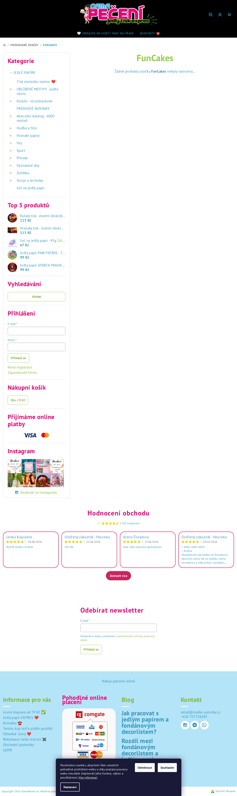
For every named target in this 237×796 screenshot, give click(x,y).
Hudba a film (27, 128)
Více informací (88, 777)
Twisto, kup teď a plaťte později (27, 728)
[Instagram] (185, 725)
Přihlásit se (18, 358)
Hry (19, 143)
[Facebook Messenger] (194, 725)
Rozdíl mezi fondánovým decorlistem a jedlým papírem (143, 750)
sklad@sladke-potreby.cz (201, 712)
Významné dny (28, 165)
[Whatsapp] (204, 725)
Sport (21, 150)
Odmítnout (145, 767)
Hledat (36, 297)
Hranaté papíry (28, 135)
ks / (18, 400)
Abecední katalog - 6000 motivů (35, 118)
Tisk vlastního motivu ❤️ (36, 81)
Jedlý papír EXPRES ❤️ (21, 717)
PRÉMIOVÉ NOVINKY (33, 108)
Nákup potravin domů (118, 681)
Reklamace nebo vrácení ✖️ (25, 739)
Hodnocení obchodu (118, 513)
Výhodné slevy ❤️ (17, 734)
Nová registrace (20, 367)
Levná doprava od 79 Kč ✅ (24, 712)
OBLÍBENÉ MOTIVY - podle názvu (37, 91)
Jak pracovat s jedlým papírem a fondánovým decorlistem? (145, 722)
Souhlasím (167, 767)
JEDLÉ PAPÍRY (25, 72)
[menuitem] (105, 33)
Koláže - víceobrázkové (35, 101)
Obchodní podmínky (18, 744)
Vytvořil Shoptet (225, 791)
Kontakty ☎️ (12, 723)
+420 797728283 (194, 716)
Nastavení (70, 787)
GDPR (7, 750)
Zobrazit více (118, 576)
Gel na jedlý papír (30, 188)
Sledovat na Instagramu (38, 492)
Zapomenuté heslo (22, 372)
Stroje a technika (30, 180)
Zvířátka (23, 173)
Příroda (22, 158)
